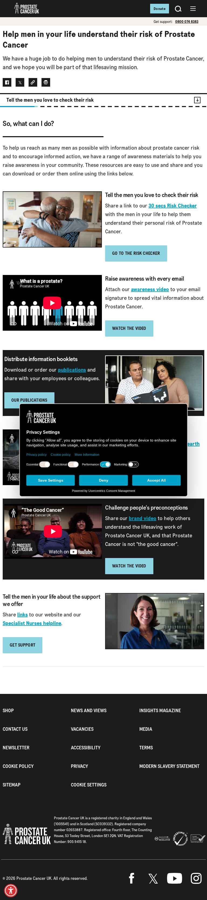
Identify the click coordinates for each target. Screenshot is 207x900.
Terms (146, 747)
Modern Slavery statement (169, 766)
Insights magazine (160, 710)
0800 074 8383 (186, 21)
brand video (142, 518)
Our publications (29, 400)
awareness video (150, 289)
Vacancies (82, 729)
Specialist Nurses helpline (32, 623)
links (22, 614)
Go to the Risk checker (136, 253)
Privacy (79, 766)
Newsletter (16, 747)
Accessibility (86, 747)
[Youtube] (175, 878)
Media (145, 729)
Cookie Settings (88, 785)
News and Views (88, 710)
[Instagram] (196, 878)
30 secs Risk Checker (173, 205)
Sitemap (11, 785)
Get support (22, 645)
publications (72, 369)
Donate (159, 8)
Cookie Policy (18, 766)
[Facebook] (131, 878)
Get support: (163, 21)
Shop (8, 710)
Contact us (15, 729)
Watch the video (129, 328)
